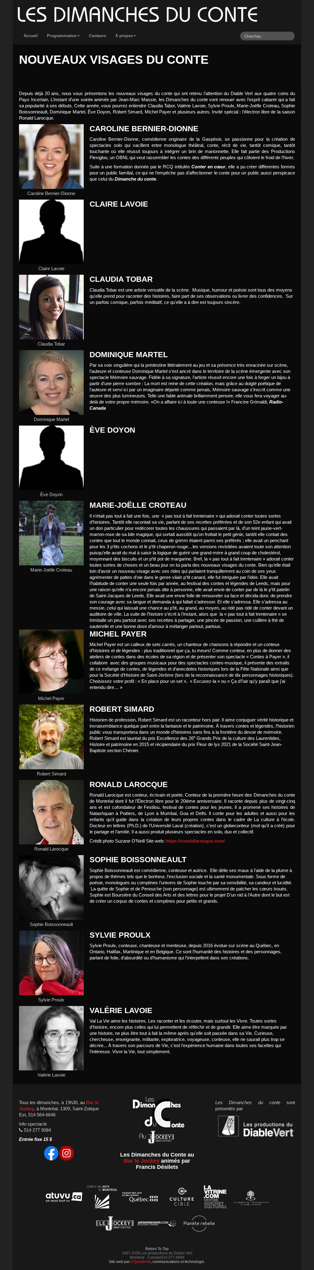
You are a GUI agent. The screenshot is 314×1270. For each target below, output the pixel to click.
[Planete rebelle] (199, 1224)
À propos (124, 35)
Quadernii (142, 1262)
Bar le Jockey (141, 1161)
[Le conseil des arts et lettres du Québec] (140, 1198)
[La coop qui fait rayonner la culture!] (181, 1198)
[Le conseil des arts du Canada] (250, 1198)
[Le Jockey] (115, 1224)
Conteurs (97, 35)
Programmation (62, 35)
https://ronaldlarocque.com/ (195, 841)
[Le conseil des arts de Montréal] (102, 1198)
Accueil (31, 35)
